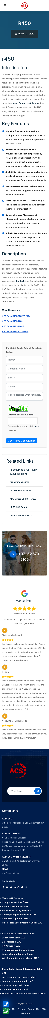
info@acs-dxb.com (11, 873)
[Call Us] (6, 1004)
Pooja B (5, 672)
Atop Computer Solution (25, 103)
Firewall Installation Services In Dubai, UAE (24, 993)
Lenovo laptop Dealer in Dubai (17, 954)
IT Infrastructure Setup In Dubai (18, 950)
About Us (10, 1009)
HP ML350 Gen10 (18, 507)
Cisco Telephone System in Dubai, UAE (22, 922)
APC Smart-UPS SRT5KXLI (23, 499)
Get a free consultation (21, 440)
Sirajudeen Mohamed (12, 635)
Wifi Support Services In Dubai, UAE (20, 958)
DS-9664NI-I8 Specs (20, 490)
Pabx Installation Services (15, 906)
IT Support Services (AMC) (15, 902)
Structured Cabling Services (16, 910)
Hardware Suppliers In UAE (16, 918)
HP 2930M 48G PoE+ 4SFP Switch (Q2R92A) (23, 472)
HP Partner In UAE (11, 946)
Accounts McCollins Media (14, 721)
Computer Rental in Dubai (15, 989)
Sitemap (25, 1013)
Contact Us (33, 1009)
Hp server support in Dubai (16, 985)
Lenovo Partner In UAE (13, 937)
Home (21, 33)
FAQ (44, 1009)
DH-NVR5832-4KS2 (19, 482)
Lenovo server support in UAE (17, 981)
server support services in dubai (19, 977)
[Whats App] (5, 1011)
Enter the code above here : (21, 414)
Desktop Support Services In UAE (19, 914)
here (36, 426)
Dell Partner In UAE (11, 941)
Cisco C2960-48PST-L (21, 515)
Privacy (21, 1009)
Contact (20, 281)
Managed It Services (12, 898)
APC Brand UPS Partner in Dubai (18, 933)
